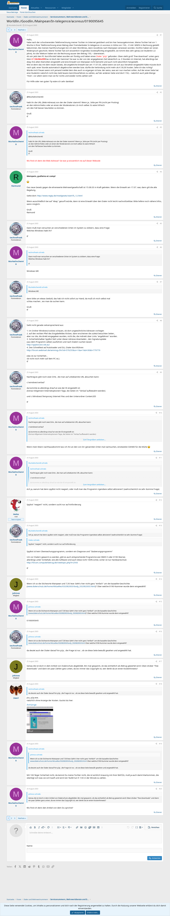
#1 (161, 35)
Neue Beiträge (12, 12)
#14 (160, 579)
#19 (160, 744)
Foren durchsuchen (27, 12)
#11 (160, 458)
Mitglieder (66, 7)
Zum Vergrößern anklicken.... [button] (94, 439)
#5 (161, 223)
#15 (160, 601)
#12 (160, 500)
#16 (160, 631)
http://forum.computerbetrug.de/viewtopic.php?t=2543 (52, 562)
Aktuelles (35, 7)
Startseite (13, 7)
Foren (24, 7)
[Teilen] (157, 35)
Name (29, 845)
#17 (160, 661)
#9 (161, 372)
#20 (160, 789)
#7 (161, 282)
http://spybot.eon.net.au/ (38, 344)
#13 (160, 525)
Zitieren (159, 86)
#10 (160, 413)
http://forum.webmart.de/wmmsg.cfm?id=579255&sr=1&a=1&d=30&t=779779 (63, 350)
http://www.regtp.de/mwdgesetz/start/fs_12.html (59, 195)
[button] (41, 7)
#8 (161, 320)
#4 (161, 172)
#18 (160, 684)
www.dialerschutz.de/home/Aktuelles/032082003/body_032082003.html (61, 586)
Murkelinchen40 (15, 25)
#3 (161, 127)
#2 (161, 92)
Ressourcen (50, 7)
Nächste (21, 30)
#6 (161, 247)
